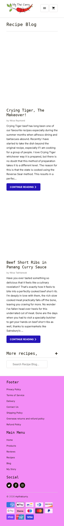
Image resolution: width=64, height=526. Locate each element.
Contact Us (12, 407)
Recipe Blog (21, 24)
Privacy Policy (13, 389)
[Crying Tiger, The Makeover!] (32, 68)
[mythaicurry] (20, 10)
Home (9, 440)
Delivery (10, 401)
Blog (8, 463)
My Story (11, 469)
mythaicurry (21, 496)
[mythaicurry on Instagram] (22, 485)
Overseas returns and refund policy (25, 418)
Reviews (10, 451)
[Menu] (44, 8)
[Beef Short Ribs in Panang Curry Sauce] (32, 225)
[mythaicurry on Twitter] (9, 485)
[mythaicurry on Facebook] (15, 485)
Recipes (10, 457)
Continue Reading (22, 186)
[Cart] (53, 8)
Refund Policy (13, 424)
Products (11, 445)
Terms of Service (15, 395)
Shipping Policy (14, 412)
